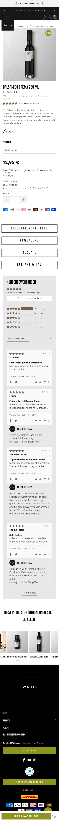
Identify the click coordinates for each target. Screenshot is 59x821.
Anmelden (29, 750)
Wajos (33, 790)
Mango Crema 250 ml (25, 549)
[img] (25, 354)
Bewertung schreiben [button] (29, 298)
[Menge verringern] (6, 199)
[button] (10, 103)
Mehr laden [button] (29, 593)
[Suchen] (50, 17)
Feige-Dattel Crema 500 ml (28, 415)
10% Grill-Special (29, 4)
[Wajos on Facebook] (24, 760)
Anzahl (6, 194)
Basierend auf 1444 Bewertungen (27, 292)
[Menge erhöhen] (23, 199)
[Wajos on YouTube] (29, 760)
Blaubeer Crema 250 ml (26, 376)
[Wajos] (8, 25)
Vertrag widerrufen (29, 782)
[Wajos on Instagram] (35, 760)
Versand (31, 170)
